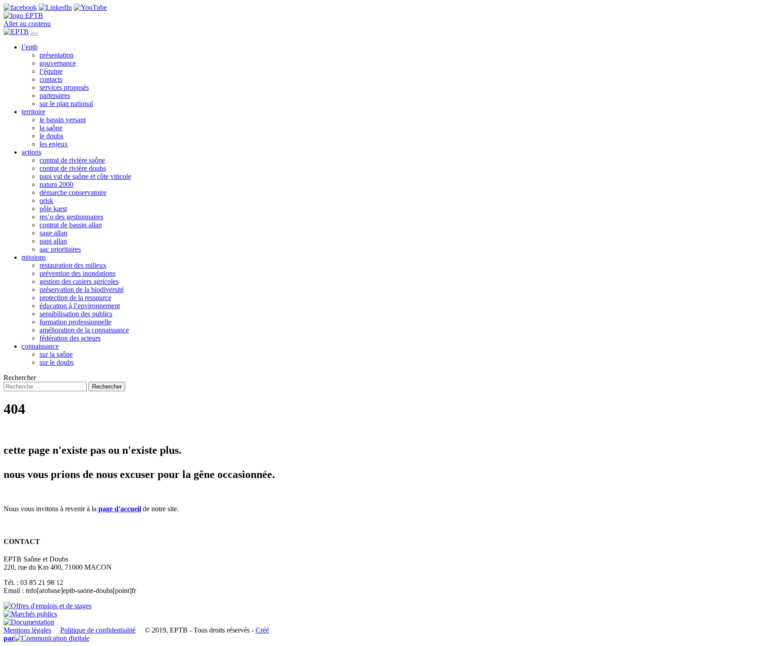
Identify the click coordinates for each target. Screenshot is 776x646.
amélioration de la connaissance (84, 330)
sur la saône (56, 354)
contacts (51, 79)
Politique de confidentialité (98, 630)
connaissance (40, 346)
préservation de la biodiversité (82, 289)
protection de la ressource (75, 297)
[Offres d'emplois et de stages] (48, 606)
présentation (57, 55)
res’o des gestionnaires (71, 217)
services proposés (64, 87)
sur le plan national (66, 103)
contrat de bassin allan (71, 225)
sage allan (53, 233)
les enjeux (54, 144)
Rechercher (20, 377)
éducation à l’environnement (80, 306)
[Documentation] (29, 622)
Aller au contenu (27, 23)
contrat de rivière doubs (73, 168)
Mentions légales (27, 630)
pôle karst (53, 208)
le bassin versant (63, 120)
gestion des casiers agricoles (79, 281)
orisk (46, 200)
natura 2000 (56, 184)
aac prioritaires (60, 249)
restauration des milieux (73, 265)
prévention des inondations (77, 273)
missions (34, 257)
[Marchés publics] (30, 614)
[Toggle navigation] (34, 34)
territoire (33, 111)
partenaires (55, 95)
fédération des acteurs (70, 338)
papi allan (53, 241)
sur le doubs (57, 362)
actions (31, 152)
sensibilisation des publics (76, 314)
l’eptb (30, 47)
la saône (51, 128)
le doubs (51, 136)
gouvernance (58, 63)
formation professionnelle (75, 322)
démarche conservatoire (73, 192)
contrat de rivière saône (72, 160)
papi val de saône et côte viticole (85, 176)
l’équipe (51, 71)
